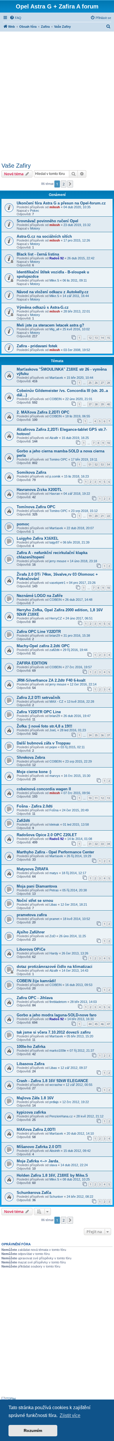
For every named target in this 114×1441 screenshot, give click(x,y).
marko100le (57, 1050)
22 (108, 516)
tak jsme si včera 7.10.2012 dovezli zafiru (54, 1032)
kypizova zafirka (31, 1112)
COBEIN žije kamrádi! (36, 981)
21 (102, 516)
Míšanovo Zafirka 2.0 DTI (39, 1147)
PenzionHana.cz (61, 1116)
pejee (53, 747)
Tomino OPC (58, 459)
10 (108, 443)
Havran (54, 493)
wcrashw (55, 1084)
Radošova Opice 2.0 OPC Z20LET (47, 835)
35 (96, 735)
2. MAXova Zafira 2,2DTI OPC (43, 412)
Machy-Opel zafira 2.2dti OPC (43, 646)
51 (90, 464)
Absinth (54, 1150)
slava (53, 1165)
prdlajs (54, 1102)
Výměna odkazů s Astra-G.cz (43, 307)
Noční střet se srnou (35, 900)
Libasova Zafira (30, 1064)
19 (90, 516)
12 (90, 338)
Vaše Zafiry (16, 165)
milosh (54, 207)
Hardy (53, 953)
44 (90, 1024)
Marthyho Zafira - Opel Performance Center (55, 852)
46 (102, 1024)
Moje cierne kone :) (34, 772)
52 (96, 464)
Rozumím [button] (33, 1430)
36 (102, 735)
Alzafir (53, 438)
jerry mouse (57, 561)
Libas (53, 904)
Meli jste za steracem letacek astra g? (50, 325)
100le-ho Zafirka (31, 1046)
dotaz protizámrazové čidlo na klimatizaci (54, 966)
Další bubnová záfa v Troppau (43, 743)
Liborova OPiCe (31, 949)
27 (102, 383)
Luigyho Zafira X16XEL (37, 538)
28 (108, 383)
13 (96, 338)
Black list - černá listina (38, 254)
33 (102, 844)
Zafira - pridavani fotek (37, 346)
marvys (54, 775)
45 (96, 1024)
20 (96, 516)
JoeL (52, 730)
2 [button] (64, 184)
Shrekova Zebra (31, 757)
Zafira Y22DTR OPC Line (39, 712)
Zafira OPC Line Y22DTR (39, 631)
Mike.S (54, 280)
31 (90, 844)
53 (102, 464)
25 (90, 383)
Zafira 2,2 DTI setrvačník (38, 697)
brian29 (54, 635)
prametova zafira (32, 915)
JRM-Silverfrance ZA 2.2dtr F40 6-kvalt (51, 680)
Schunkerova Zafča (34, 1192)
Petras (54, 890)
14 (102, 338)
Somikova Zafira (31, 472)
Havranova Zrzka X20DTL (39, 489)
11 (96, 798)
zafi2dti (54, 650)
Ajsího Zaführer (31, 932)
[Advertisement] (57, 96)
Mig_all (54, 329)
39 (102, 404)
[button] (70, 183)
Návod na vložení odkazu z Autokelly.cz (53, 292)
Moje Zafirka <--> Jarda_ (38, 1161)
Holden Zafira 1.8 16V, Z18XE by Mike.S (52, 1175)
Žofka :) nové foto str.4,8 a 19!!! (44, 726)
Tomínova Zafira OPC (36, 507)
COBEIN (55, 399)
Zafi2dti (23, 820)
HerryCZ (55, 618)
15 (108, 338)
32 (96, 844)
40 (108, 404)
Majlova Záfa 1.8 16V (35, 1098)
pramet (54, 919)
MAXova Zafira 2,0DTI (36, 1129)
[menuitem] (15, 17)
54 (108, 464)
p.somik (55, 476)
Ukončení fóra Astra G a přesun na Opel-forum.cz (61, 203)
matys (53, 873)
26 (96, 383)
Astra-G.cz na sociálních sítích (44, 236)
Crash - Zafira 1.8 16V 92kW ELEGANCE (52, 1081)
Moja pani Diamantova (37, 886)
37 (90, 404)
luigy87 (54, 542)
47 (108, 1024)
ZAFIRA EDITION (32, 663)
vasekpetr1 (57, 582)
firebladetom (58, 1002)
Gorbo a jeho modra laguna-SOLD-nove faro (56, 1015)
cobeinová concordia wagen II (44, 789)
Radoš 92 (56, 258)
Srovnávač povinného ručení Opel (47, 221)
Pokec (34, 210)
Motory (35, 228)
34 (90, 735)
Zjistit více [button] (70, 1415)
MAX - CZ (56, 701)
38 (96, 404)
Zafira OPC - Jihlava (35, 998)
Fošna (53, 810)
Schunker (56, 1196)
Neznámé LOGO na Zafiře (40, 595)
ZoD (52, 936)
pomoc (23, 524)
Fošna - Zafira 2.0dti (35, 806)
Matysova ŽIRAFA (32, 869)
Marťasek (56, 377)
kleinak (54, 824)
